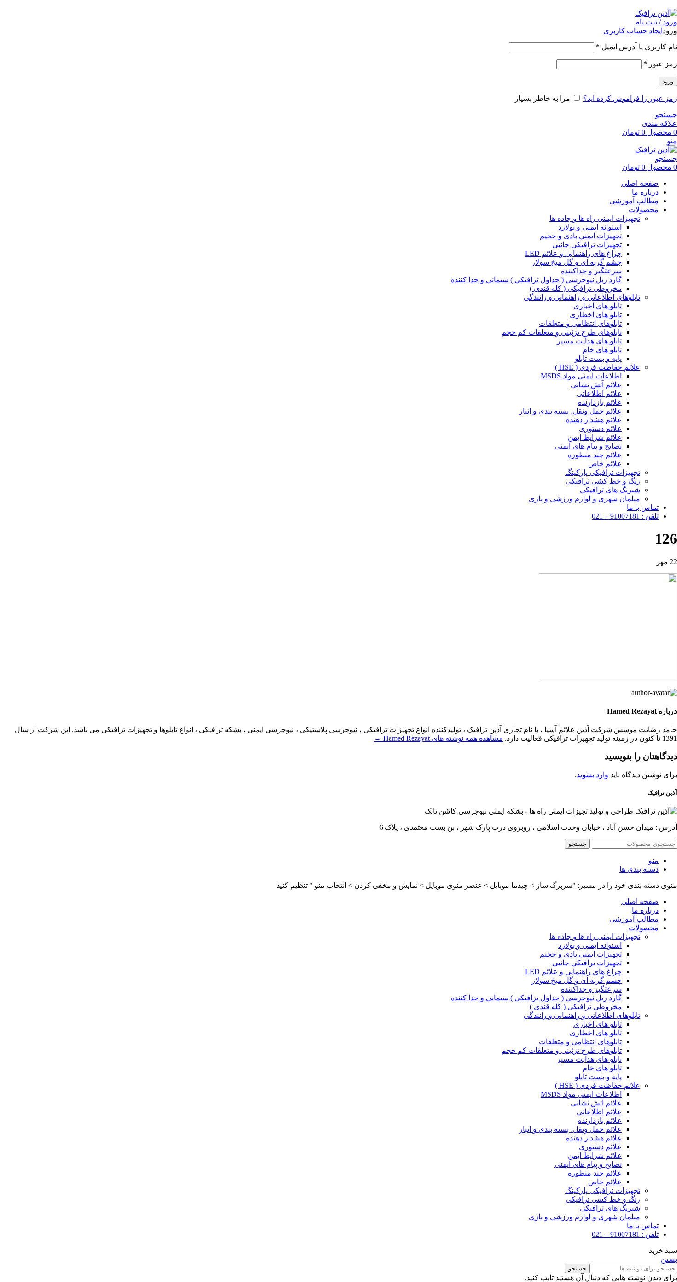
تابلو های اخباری (597, 306)
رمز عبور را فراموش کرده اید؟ (630, 98)
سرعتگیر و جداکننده (591, 271)
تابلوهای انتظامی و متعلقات (580, 323)
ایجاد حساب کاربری (633, 31)
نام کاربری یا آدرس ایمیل (636, 47)
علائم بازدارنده (600, 402)
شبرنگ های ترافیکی (610, 490)
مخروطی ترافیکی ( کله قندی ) (576, 288)
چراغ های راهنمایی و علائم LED (573, 253)
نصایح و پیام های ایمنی (588, 446)
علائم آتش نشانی (596, 385)
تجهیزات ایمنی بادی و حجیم (581, 236)
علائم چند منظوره (595, 455)
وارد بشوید (592, 775)
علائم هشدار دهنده (594, 420)
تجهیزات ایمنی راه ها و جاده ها (594, 218)
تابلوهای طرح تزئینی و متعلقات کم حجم (562, 332)
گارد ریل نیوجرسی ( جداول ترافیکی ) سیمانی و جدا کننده (536, 280)
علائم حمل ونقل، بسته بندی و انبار (570, 411)
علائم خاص (605, 463)
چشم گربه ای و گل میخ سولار (576, 262)
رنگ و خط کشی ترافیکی (603, 481)
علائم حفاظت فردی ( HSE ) (597, 367)
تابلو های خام (602, 350)
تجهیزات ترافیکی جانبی (587, 244)
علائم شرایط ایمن (595, 437)
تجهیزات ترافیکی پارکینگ (602, 472)
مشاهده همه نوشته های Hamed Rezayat (438, 738)
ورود (667, 81)
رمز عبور (660, 64)
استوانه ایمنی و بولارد (590, 227)
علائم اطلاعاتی (599, 393)
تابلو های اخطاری (596, 315)
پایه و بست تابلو (598, 358)
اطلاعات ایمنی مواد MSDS (581, 376)
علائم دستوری (600, 428)
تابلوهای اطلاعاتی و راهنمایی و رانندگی (582, 297)
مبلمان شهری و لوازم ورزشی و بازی (584, 498)
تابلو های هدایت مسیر (589, 341)
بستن (669, 1259)
